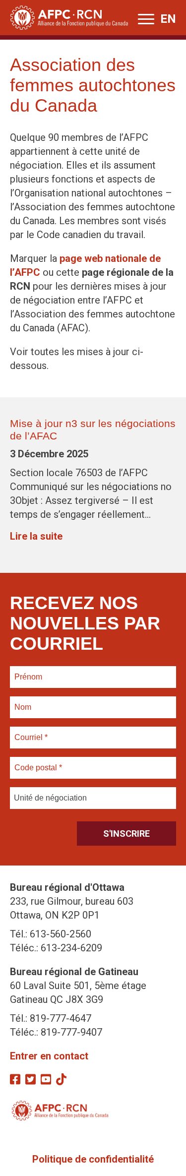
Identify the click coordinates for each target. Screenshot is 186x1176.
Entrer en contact (49, 1056)
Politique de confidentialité (93, 1159)
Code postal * (38, 762)
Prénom (28, 671)
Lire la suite (36, 536)
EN (168, 19)
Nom (23, 701)
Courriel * (33, 732)
